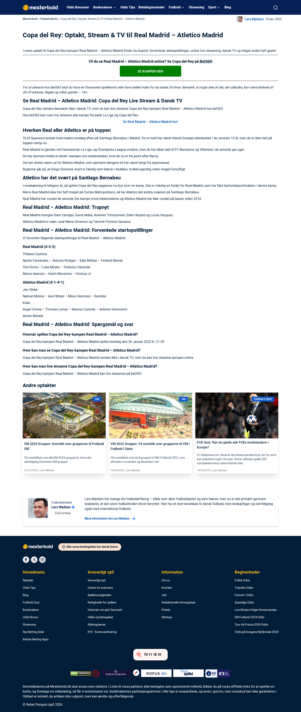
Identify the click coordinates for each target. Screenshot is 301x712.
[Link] (64, 415)
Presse (166, 610)
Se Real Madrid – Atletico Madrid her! (150, 121)
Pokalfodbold (49, 19)
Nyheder (28, 580)
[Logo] (40, 547)
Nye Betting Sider (33, 632)
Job (164, 595)
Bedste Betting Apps (36, 639)
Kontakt (167, 588)
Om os (166, 580)
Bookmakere (102, 7)
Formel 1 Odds (244, 595)
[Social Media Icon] (26, 559)
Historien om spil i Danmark (105, 610)
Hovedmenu (34, 572)
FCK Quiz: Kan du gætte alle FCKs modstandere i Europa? (232, 445)
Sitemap (167, 617)
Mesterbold (30, 19)
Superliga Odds (244, 603)
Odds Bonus (30, 617)
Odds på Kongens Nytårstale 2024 (256, 632)
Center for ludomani (100, 588)
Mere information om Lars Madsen (107, 518)
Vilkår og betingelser (100, 617)
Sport (212, 7)
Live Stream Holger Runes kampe (255, 610)
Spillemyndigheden (99, 595)
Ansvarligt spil (101, 572)
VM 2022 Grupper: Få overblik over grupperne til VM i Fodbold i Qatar (150, 446)
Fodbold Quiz (31, 603)
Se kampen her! (150, 71)
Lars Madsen (254, 19)
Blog (227, 7)
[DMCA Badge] (80, 673)
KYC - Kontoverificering (102, 632)
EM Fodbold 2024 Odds (249, 617)
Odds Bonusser (78, 7)
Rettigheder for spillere (102, 603)
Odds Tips (127, 7)
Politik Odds (242, 580)
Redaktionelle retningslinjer (179, 603)
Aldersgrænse (96, 625)
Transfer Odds (244, 588)
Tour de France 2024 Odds (251, 625)
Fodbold (175, 7)
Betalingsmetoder (151, 7)
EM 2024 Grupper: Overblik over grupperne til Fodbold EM (64, 446)
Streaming (196, 7)
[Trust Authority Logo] (116, 673)
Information (172, 572)
